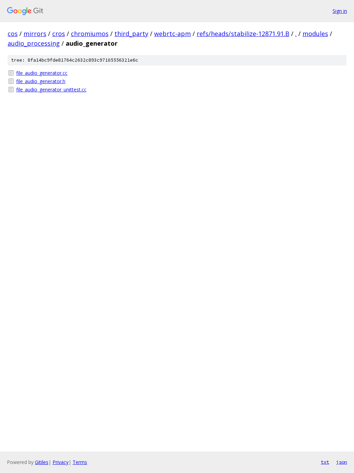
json (341, 462)
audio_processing (34, 43)
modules (315, 33)
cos (13, 33)
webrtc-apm (172, 33)
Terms (80, 462)
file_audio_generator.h (40, 81)
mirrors (35, 33)
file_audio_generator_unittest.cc (51, 89)
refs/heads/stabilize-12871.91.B (243, 33)
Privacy (60, 462)
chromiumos (90, 33)
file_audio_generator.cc (41, 73)
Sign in (340, 11)
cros (58, 33)
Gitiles (41, 462)
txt (325, 462)
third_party (131, 33)
